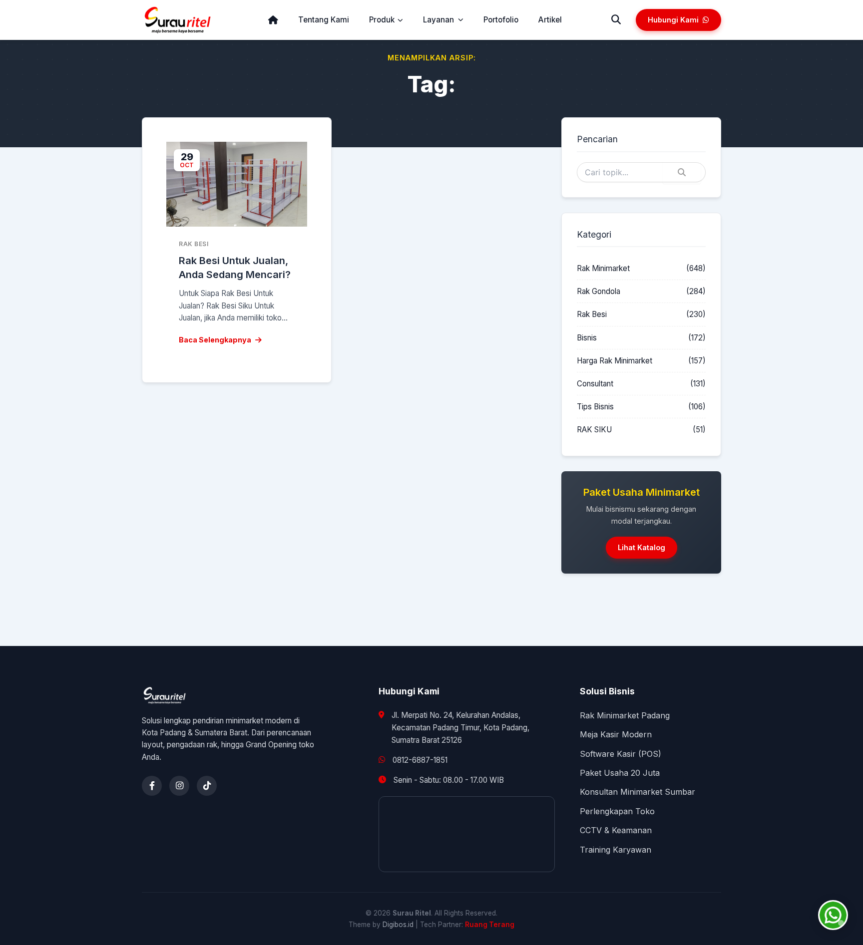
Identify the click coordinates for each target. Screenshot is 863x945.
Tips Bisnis (595, 406)
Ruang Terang (489, 925)
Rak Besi (592, 314)
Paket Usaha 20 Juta (620, 773)
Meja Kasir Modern (616, 734)
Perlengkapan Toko (617, 811)
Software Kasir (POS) (620, 754)
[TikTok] (207, 786)
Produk (382, 19)
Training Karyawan (615, 850)
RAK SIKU (594, 429)
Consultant (595, 383)
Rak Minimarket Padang (625, 715)
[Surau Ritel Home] (177, 20)
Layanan (438, 19)
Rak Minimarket (603, 268)
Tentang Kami (323, 19)
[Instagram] (179, 786)
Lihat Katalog (641, 547)
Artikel (550, 19)
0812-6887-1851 (420, 760)
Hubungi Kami (673, 19)
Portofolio (500, 19)
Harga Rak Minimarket (614, 360)
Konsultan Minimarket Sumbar (637, 792)
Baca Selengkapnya (215, 339)
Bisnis (587, 337)
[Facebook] (152, 786)
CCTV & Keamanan (616, 830)
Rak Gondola (598, 291)
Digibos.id (398, 925)
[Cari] (616, 20)
